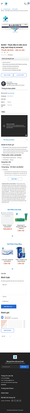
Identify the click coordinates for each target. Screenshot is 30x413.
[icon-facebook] (2, 53)
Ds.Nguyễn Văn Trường (12, 83)
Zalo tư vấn (7, 75)
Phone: (2, 378)
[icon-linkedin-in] (7, 53)
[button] (12, 236)
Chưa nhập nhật (10, 93)
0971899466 (6, 378)
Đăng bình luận (8, 306)
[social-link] (12, 401)
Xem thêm (14, 179)
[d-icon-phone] (25, 4)
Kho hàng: (3, 382)
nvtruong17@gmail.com (9, 380)
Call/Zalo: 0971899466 (5, 400)
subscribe (23, 366)
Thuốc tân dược (6, 9)
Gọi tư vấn (21, 75)
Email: (2, 380)
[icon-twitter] (5, 53)
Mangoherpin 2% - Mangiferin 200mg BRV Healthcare (21, 227)
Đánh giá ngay (7, 330)
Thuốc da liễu (15, 9)
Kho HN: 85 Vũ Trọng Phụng (11, 382)
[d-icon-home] (1, 9)
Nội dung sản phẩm (8, 139)
